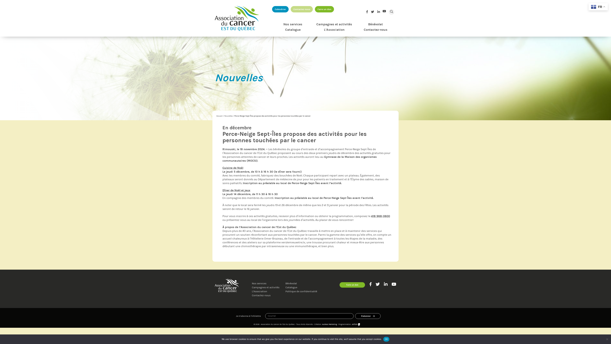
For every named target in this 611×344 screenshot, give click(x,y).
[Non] (607, 339)
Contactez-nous (301, 9)
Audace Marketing (329, 324)
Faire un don (324, 9)
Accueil (219, 116)
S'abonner (366, 316)
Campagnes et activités (334, 24)
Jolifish (355, 324)
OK (386, 339)
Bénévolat (375, 24)
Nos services (292, 24)
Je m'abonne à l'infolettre (248, 316)
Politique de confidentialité (301, 291)
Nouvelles (228, 116)
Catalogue (293, 30)
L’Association (334, 30)
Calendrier (280, 9)
